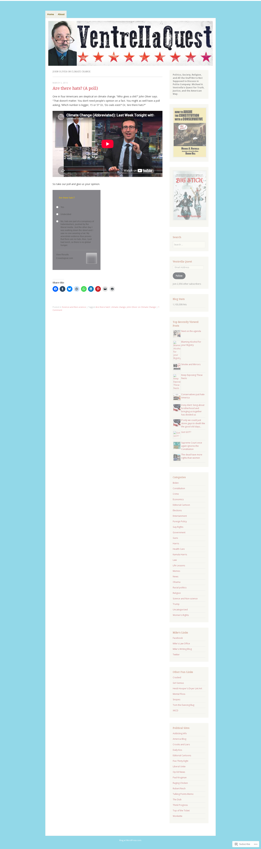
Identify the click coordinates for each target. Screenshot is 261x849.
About (61, 14)
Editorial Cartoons (182, 755)
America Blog (179, 738)
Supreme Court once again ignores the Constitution (191, 446)
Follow (179, 275)
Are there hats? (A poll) (75, 88)
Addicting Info (180, 733)
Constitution (179, 488)
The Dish (177, 799)
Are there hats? (103, 307)
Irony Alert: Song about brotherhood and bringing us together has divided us (192, 410)
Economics (178, 499)
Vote (91, 258)
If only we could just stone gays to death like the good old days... (193, 423)
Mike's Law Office (181, 643)
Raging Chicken (180, 782)
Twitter (176, 654)
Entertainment (180, 515)
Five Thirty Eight (180, 760)
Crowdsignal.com (64, 258)
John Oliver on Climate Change (141, 307)
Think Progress (180, 805)
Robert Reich (179, 788)
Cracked (177, 677)
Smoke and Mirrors (190, 364)
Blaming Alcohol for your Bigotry (191, 343)
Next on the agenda (191, 331)
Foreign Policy (180, 521)
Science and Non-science (74, 307)
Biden (176, 482)
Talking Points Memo (183, 794)
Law (175, 559)
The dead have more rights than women (191, 456)
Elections (177, 510)
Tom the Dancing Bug (183, 704)
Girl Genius (178, 682)
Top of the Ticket (181, 810)
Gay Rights (178, 526)
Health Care (179, 548)
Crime (176, 493)
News (175, 576)
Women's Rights (181, 615)
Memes (176, 571)
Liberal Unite (179, 766)
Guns (175, 537)
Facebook (178, 638)
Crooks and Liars (181, 744)
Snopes (176, 699)
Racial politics (179, 587)
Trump (176, 604)
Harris (176, 543)
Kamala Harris (180, 554)
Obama (176, 582)
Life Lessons (179, 565)
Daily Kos (177, 749)
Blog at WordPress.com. (130, 840)
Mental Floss (179, 693)
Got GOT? (186, 432)
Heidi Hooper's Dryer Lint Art (187, 688)
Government (179, 532)
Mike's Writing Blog (182, 649)
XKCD (175, 710)
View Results (62, 254)
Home (50, 14)
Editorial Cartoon (181, 504)
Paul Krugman (180, 777)
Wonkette (177, 816)
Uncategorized (180, 609)
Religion (177, 593)
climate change (118, 307)
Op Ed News (179, 771)
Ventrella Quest (182, 261)
